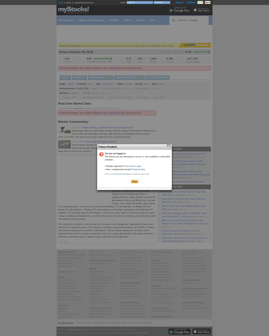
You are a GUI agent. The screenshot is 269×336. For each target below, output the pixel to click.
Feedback (191, 2)
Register (180, 2)
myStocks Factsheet (122, 174)
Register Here (139, 169)
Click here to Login (132, 166)
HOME (60, 3)
